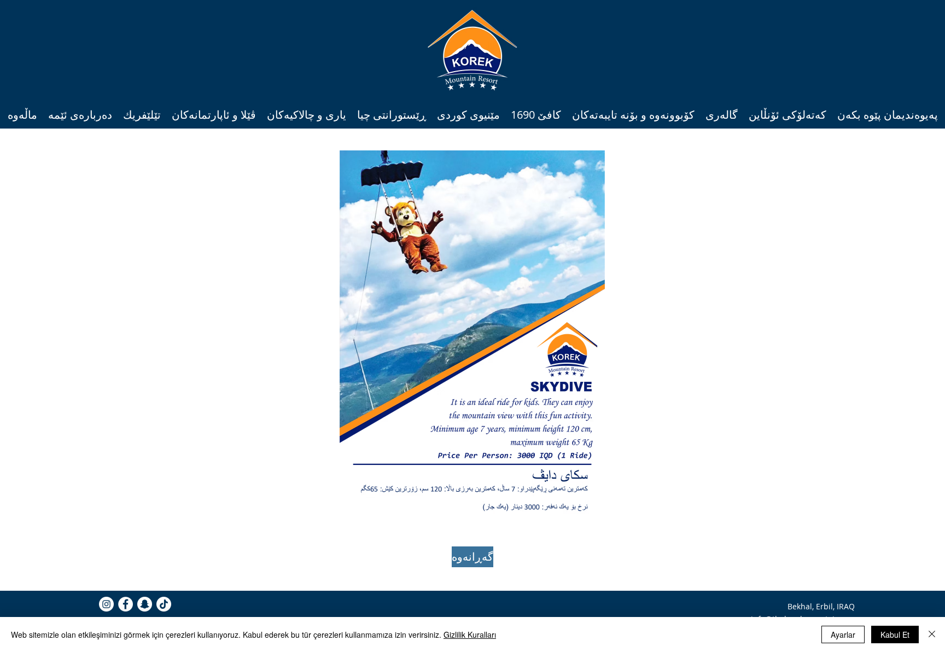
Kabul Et (894, 634)
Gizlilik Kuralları (470, 634)
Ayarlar (843, 634)
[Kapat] (931, 634)
